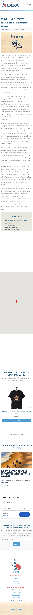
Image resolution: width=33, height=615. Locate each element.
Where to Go (16, 590)
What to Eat (16, 597)
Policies (16, 584)
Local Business (5, 29)
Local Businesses (16, 600)
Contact (16, 581)
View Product (16, 420)
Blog (16, 578)
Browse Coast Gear (16, 434)
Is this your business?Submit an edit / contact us (12, 228)
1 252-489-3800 (11, 225)
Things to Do (16, 592)
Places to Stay (16, 595)
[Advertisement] (16, 253)
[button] (30, 408)
